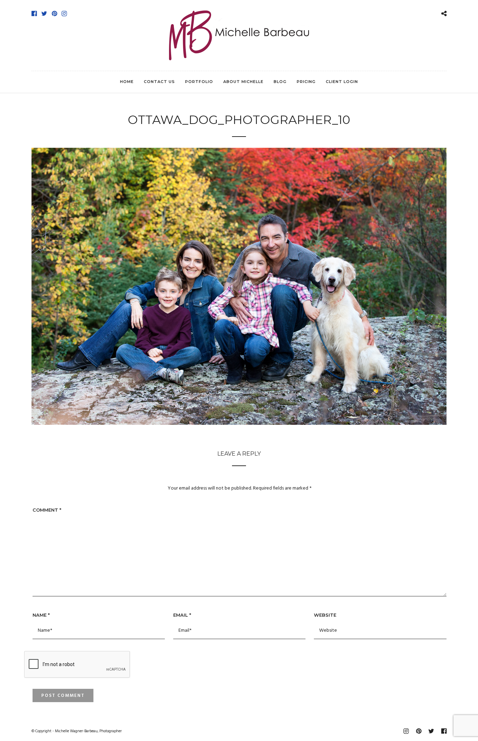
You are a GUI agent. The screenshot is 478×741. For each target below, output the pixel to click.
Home (127, 81)
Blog (280, 81)
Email (182, 615)
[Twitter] (44, 14)
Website (325, 615)
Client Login (342, 81)
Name (41, 615)
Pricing (306, 81)
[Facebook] (34, 14)
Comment (47, 510)
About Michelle (243, 81)
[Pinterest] (54, 14)
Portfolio (199, 81)
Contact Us (159, 81)
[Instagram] (64, 14)
